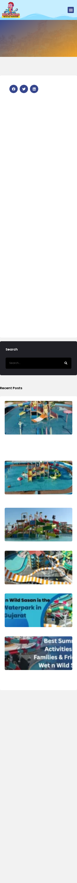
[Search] (65, 363)
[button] (71, 10)
